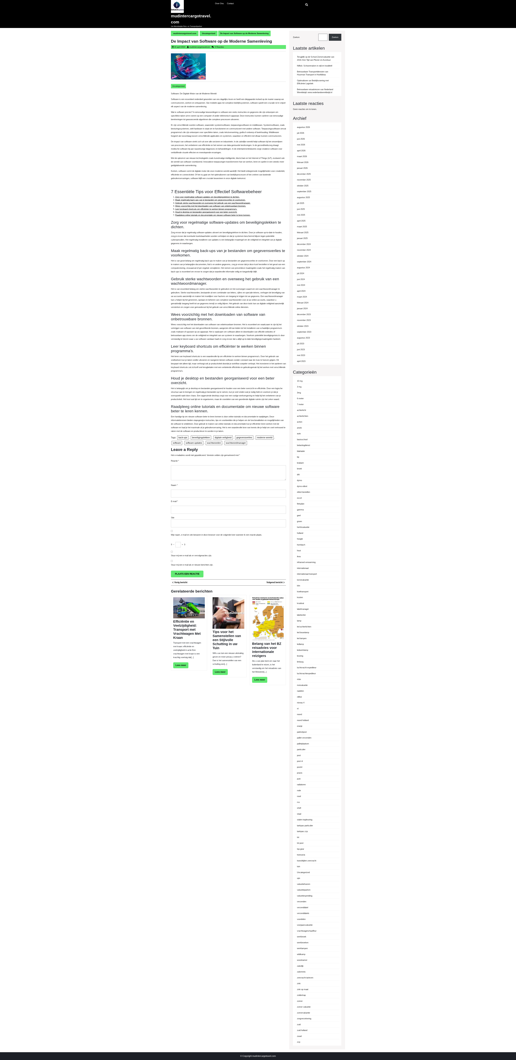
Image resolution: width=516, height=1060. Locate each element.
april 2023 (301, 361)
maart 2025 (302, 226)
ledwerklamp (302, 650)
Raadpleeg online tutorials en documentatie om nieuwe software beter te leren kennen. (212, 215)
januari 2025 (302, 238)
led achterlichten (304, 626)
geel (299, 515)
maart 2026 (302, 156)
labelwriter (301, 615)
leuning (300, 656)
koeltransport (302, 591)
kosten (300, 597)
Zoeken (296, 37)
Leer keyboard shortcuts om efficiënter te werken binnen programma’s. (206, 209)
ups (298, 878)
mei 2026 (301, 144)
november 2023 (304, 320)
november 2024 (304, 250)
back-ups (182, 437)
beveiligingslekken (201, 437)
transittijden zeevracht (306, 860)
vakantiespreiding (304, 896)
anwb (299, 428)
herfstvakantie (303, 527)
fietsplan (300, 504)
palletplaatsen (303, 743)
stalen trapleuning (304, 819)
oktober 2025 (302, 186)
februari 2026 (302, 162)
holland (300, 533)
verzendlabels (303, 913)
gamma (300, 509)
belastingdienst (303, 445)
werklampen (302, 948)
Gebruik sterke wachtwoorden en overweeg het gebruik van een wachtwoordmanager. (212, 203)
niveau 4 (300, 702)
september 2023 (304, 332)
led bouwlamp (303, 632)
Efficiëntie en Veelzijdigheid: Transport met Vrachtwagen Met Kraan (187, 629)
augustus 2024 (303, 267)
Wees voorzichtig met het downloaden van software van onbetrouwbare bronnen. (210, 206)
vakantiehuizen (303, 884)
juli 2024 (300, 273)
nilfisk (299, 697)
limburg (300, 662)
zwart (299, 1036)
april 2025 (301, 221)
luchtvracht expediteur (306, 667)
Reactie (175, 461)
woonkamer (302, 960)
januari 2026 (302, 168)
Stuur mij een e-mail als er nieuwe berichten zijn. (192, 565)
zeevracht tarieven (305, 977)
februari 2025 (302, 232)
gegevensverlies (244, 437)
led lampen (302, 638)
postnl (299, 767)
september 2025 (304, 191)
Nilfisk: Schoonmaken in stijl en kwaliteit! (314, 66)
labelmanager (303, 609)
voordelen (301, 919)
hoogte (300, 539)
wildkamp (301, 954)
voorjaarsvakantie (305, 925)
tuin (298, 866)
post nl (300, 761)
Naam (174, 485)
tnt (298, 837)
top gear (300, 849)
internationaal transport (307, 574)
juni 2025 (301, 209)
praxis (299, 773)
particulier (301, 749)
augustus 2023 (303, 338)
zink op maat (302, 989)
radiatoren (301, 784)
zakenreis (301, 972)
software (177, 443)
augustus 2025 (303, 197)
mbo (299, 679)
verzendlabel (302, 907)
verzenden (301, 901)
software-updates (194, 443)
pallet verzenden (304, 738)
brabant (300, 463)
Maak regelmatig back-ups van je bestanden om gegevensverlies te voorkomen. (210, 200)
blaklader (301, 451)
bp (298, 457)
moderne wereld (264, 437)
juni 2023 (301, 349)
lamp (299, 621)
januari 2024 (302, 308)
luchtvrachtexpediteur (306, 673)
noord (299, 714)
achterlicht (301, 410)
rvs (298, 802)
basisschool (302, 439)
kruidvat (300, 603)
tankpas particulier (305, 825)
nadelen (300, 691)
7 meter (300, 404)
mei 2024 (301, 285)
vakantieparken (303, 890)
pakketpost (302, 732)
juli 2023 (300, 343)
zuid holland (302, 1030)
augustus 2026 (303, 127)
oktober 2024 (302, 256)
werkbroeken (302, 942)
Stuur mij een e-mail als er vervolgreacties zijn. (191, 555)
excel (299, 498)
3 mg (299, 387)
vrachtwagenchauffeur (306, 931)
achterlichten (302, 416)
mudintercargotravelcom (199, 47)
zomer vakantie (304, 1007)
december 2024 (304, 244)
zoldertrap (301, 995)
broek (299, 468)
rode (299, 790)
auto (299, 433)
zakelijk (300, 966)
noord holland (303, 720)
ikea (299, 556)
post (299, 755)
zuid (299, 1024)
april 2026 (301, 150)
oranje (299, 726)
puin (299, 779)
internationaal (303, 568)
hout (299, 550)
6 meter (300, 398)
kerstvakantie (303, 580)
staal (299, 814)
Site (172, 517)
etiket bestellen (303, 492)
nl (297, 708)
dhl (298, 474)
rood (299, 796)
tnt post (300, 843)
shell (299, 808)
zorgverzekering (304, 1018)
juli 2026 (300, 133)
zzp (298, 1042)
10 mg (299, 381)
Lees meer (181, 666)
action (299, 422)
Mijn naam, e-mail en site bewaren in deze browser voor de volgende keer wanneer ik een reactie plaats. (216, 535)
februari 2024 (302, 303)
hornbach (301, 545)
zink (299, 983)
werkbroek (301, 936)
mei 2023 (301, 355)
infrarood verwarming (306, 562)
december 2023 (304, 314)
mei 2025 (301, 215)
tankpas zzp (302, 831)
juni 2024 (301, 279)
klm (298, 585)
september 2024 (304, 261)
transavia (301, 855)
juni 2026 (301, 139)
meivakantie (302, 685)
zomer (300, 1001)
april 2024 (301, 291)
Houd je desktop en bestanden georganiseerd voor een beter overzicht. (206, 212)
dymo (299, 480)
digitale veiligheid (223, 437)
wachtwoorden (214, 443)
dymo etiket (302, 486)
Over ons (219, 3)
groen (299, 521)
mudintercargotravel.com (184, 33)
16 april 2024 (179, 47)
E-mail (174, 501)
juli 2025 (300, 203)
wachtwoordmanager (236, 443)
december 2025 (304, 174)
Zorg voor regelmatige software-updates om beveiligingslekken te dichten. (207, 197)
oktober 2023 (302, 326)
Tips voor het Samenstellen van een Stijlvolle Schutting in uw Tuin (227, 640)
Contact (230, 3)
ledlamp (300, 644)
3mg (299, 392)
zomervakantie (303, 1013)
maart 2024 (302, 297)
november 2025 (304, 180)
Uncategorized (208, 33)
